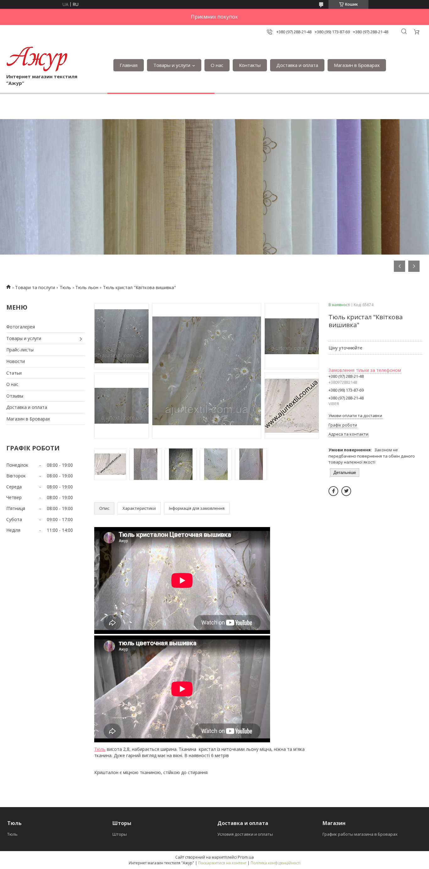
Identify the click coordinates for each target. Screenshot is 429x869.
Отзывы (14, 396)
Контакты (250, 65)
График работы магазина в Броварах (360, 834)
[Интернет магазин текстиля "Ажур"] (37, 58)
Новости (15, 361)
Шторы (119, 834)
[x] (346, 491)
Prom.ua (246, 857)
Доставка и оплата (297, 65)
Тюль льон (86, 287)
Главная (129, 65)
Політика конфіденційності (276, 863)
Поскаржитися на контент (222, 863)
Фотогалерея (20, 327)
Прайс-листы (20, 350)
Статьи (14, 373)
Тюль (65, 287)
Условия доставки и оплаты (245, 834)
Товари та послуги (35, 287)
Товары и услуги (171, 65)
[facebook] (333, 491)
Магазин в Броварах (357, 65)
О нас (217, 65)
